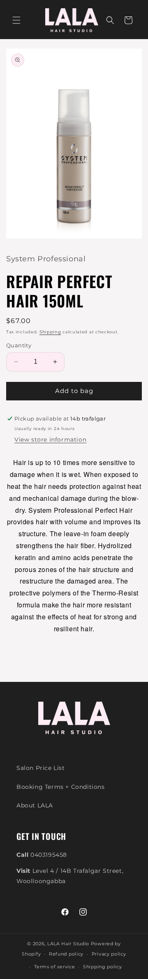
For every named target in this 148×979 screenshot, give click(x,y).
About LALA (34, 805)
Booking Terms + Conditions (60, 787)
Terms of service (54, 967)
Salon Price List (40, 768)
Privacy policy (109, 954)
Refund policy (66, 954)
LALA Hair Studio (68, 943)
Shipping (50, 332)
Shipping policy (102, 967)
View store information (50, 439)
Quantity (18, 345)
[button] (16, 20)
